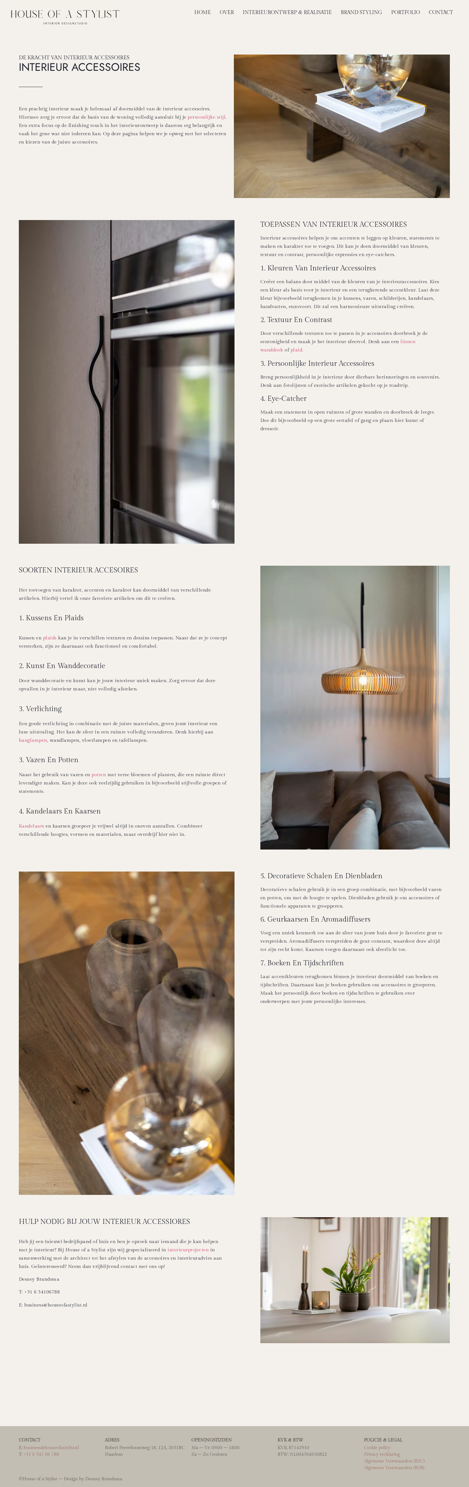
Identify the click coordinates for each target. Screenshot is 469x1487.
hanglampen (33, 740)
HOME (202, 13)
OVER (227, 13)
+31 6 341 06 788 (41, 1454)
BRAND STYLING (361, 13)
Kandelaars (31, 826)
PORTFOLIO (405, 13)
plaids (50, 638)
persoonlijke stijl (207, 117)
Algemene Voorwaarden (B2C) (394, 1461)
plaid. (297, 350)
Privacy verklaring (382, 1454)
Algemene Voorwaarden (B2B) (394, 1467)
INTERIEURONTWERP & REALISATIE (287, 13)
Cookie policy (377, 1447)
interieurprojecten (188, 1250)
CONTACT (441, 13)
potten (99, 774)
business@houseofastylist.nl (51, 1447)
